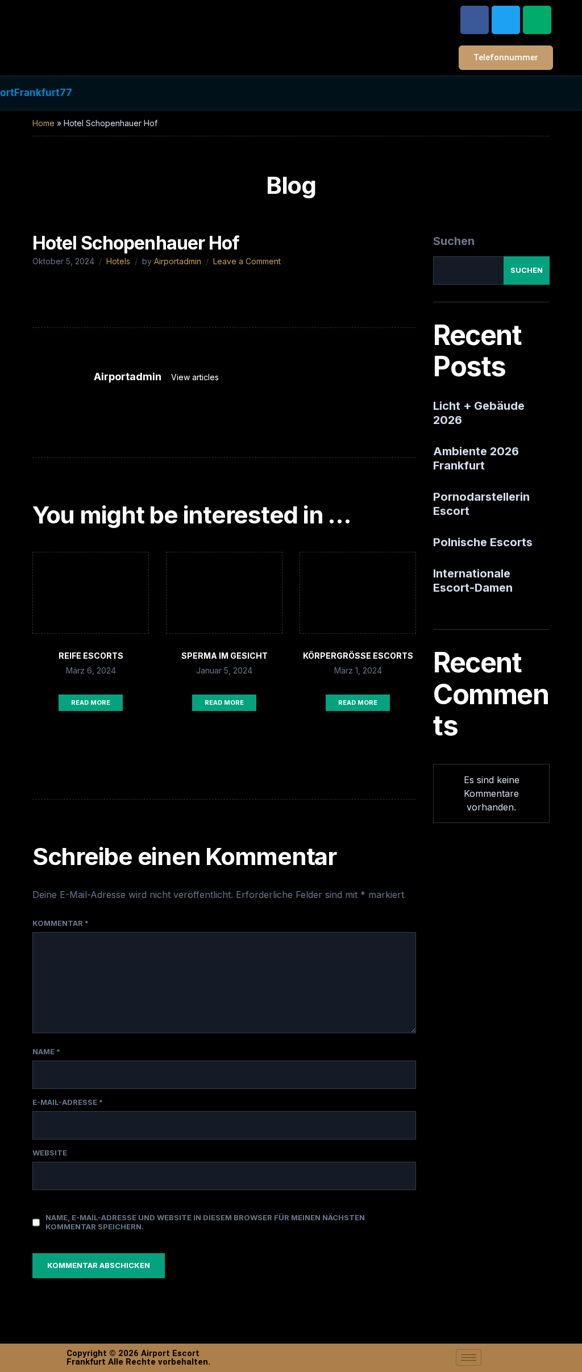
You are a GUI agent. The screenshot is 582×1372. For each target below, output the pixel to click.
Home (43, 123)
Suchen (454, 241)
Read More (90, 702)
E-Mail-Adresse (67, 1102)
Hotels (118, 261)
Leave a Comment (247, 261)
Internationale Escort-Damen (473, 580)
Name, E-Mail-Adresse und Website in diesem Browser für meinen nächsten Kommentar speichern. (205, 1222)
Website (49, 1152)
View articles (196, 377)
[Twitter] (506, 20)
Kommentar (60, 923)
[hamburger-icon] (468, 1357)
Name (46, 1051)
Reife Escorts (91, 655)
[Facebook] (474, 20)
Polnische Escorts (483, 542)
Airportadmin (177, 261)
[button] (416, 16)
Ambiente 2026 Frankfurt (476, 458)
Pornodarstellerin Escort (481, 504)
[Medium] (537, 20)
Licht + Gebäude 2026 (479, 413)
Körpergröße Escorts (358, 655)
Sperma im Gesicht (224, 655)
